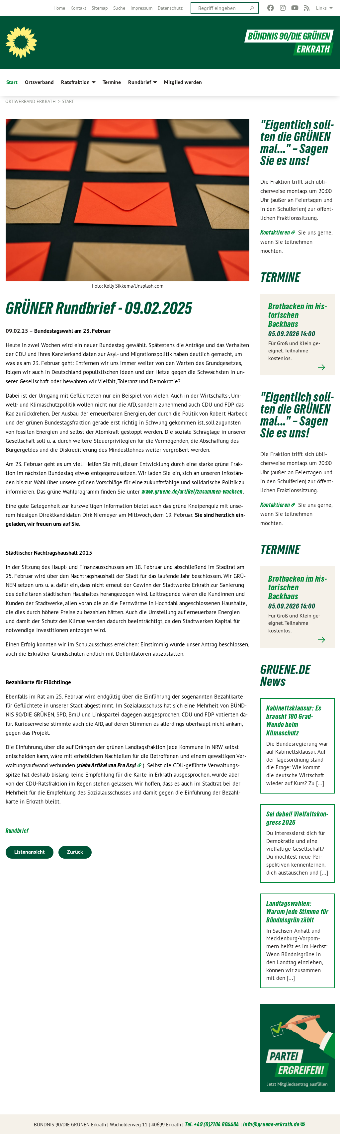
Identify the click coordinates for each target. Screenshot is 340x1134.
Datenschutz (170, 8)
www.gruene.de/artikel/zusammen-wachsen (192, 491)
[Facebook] (271, 8)
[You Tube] (295, 8)
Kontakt (78, 8)
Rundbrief (17, 830)
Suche (119, 8)
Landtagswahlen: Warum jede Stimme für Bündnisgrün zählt (297, 911)
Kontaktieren (275, 232)
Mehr (297, 367)
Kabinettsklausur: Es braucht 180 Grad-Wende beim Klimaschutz (293, 720)
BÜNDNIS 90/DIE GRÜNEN (289, 36)
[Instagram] (283, 8)
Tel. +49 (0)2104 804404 (212, 1124)
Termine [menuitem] (112, 82)
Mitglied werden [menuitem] (183, 82)
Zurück (75, 851)
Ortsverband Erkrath (31, 101)
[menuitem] (59, 8)
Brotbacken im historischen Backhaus (297, 315)
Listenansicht (29, 851)
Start (68, 101)
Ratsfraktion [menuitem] (75, 82)
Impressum (141, 8)
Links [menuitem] (321, 8)
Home (59, 8)
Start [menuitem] (12, 82)
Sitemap (100, 8)
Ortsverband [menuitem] (39, 82)
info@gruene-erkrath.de (271, 1124)
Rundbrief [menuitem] (139, 82)
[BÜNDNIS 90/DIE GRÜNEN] (21, 42)
